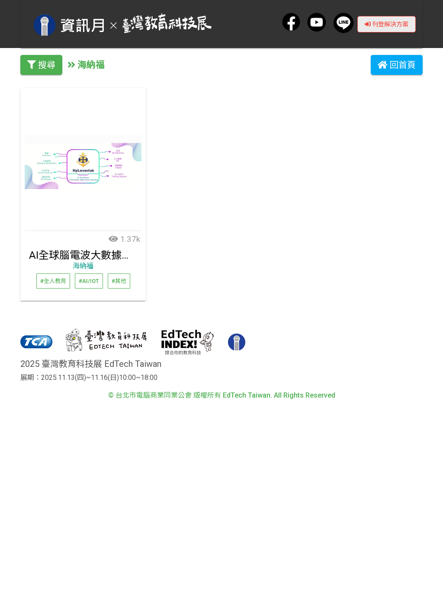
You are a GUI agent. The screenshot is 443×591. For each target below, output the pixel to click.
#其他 (119, 280)
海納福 (83, 266)
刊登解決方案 (389, 23)
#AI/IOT (89, 280)
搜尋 (45, 65)
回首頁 (402, 65)
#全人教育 (53, 280)
